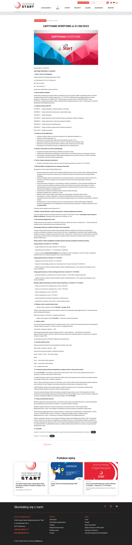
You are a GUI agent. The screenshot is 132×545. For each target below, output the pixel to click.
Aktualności (46, 8)
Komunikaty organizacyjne (58, 522)
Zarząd (87, 522)
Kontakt (111, 8)
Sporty (67, 8)
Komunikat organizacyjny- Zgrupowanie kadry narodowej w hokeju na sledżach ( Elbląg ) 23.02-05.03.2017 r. (31, 485)
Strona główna (17, 11)
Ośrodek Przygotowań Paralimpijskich (96, 533)
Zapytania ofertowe (40, 20)
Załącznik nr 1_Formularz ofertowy (41, 436)
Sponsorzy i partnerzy (91, 530)
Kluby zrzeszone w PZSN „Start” (94, 527)
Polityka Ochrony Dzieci (57, 527)
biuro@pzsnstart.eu (21, 533)
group (39, 541)
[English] (111, 2)
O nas (57, 8)
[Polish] (117, 2)
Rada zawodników (90, 525)
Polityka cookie (54, 530)
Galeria (88, 8)
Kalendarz (99, 8)
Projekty (77, 8)
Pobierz (93, 432)
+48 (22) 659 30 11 (21, 529)
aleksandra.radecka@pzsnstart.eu (77, 310)
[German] (114, 2)
